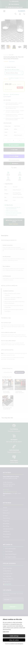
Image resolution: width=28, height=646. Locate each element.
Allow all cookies (14, 640)
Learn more (6, 631)
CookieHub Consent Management (16, 643)
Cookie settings (14, 636)
